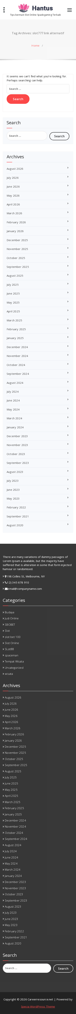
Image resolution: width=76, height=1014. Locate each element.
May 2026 (13, 195)
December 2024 (17, 347)
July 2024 (13, 391)
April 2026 (13, 204)
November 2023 (17, 445)
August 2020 (15, 525)
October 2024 (16, 365)
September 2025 (18, 267)
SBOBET (10, 624)
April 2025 (13, 311)
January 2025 (15, 338)
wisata (9, 674)
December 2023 (17, 436)
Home (35, 45)
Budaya (9, 612)
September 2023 (18, 463)
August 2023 (15, 472)
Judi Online (12, 618)
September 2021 (18, 516)
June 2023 (13, 489)
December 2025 (17, 240)
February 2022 (16, 507)
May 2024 (13, 409)
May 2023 (13, 498)
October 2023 (16, 454)
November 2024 (17, 356)
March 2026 (14, 213)
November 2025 (17, 249)
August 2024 (15, 383)
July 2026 (13, 177)
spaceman (11, 655)
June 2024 (13, 400)
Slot (7, 630)
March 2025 (14, 320)
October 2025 (16, 258)
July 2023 (13, 480)
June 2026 (13, 186)
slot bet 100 (12, 637)
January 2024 (15, 427)
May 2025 (13, 302)
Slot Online (12, 643)
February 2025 (16, 329)
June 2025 (13, 293)
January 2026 (15, 231)
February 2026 (16, 222)
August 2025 (15, 275)
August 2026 (15, 168)
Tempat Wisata (14, 661)
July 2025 (13, 284)
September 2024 (18, 373)
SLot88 (9, 649)
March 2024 (14, 418)
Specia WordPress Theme (38, 1006)
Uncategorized (14, 667)
